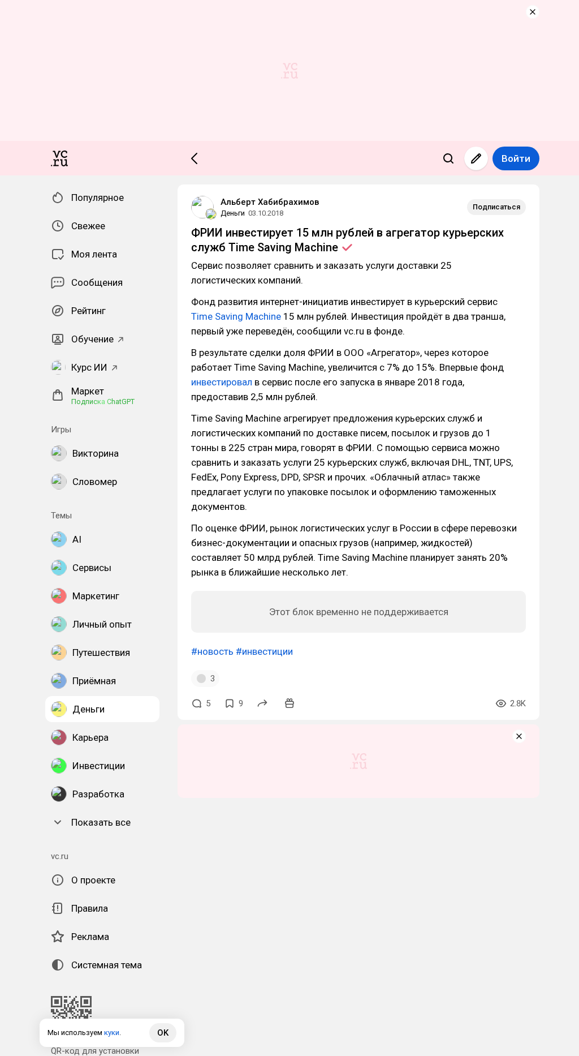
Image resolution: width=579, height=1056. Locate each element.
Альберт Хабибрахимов (270, 202)
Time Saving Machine (236, 316)
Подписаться (496, 207)
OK (162, 1033)
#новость (212, 651)
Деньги (233, 213)
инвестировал (221, 382)
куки (111, 1032)
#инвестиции (264, 651)
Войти (516, 158)
